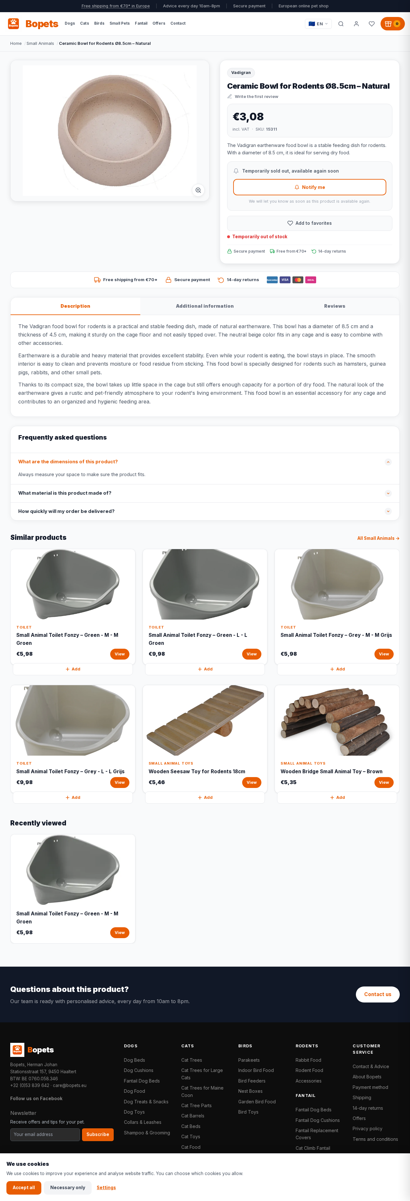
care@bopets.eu (69, 1085)
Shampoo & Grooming (147, 1132)
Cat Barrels (192, 1115)
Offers (359, 1118)
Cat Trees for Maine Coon (202, 1091)
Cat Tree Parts (196, 1105)
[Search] (340, 23)
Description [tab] (75, 306)
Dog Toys (134, 1112)
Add (76, 669)
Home (16, 43)
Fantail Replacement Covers (317, 1134)
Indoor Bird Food (256, 1070)
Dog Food (134, 1091)
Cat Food (191, 1147)
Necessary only (67, 1187)
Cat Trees (191, 1060)
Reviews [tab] (334, 306)
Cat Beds (191, 1126)
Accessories (309, 1080)
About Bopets (367, 1076)
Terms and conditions (375, 1139)
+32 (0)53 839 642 (29, 1085)
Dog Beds (134, 1060)
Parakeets (249, 1060)
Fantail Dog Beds (142, 1080)
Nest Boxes (250, 1091)
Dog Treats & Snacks (146, 1101)
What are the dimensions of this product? (68, 462)
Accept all (24, 1187)
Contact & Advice (371, 1066)
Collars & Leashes (142, 1122)
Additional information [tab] (205, 306)
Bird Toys (248, 1112)
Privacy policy (367, 1128)
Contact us (377, 994)
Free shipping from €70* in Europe (116, 6)
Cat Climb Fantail (313, 1148)
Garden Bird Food (257, 1101)
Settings (106, 1187)
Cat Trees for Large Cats (202, 1073)
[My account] (356, 23)
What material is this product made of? (64, 493)
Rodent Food (309, 1070)
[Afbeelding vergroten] (198, 190)
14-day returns (368, 1108)
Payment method (370, 1087)
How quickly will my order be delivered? (66, 511)
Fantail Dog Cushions (318, 1120)
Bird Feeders (252, 1080)
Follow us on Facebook (36, 1098)
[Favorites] (371, 23)
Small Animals (40, 43)
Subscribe (97, 1134)
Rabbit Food (308, 1060)
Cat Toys (190, 1136)
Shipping (362, 1097)
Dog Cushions (138, 1070)
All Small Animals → (378, 538)
